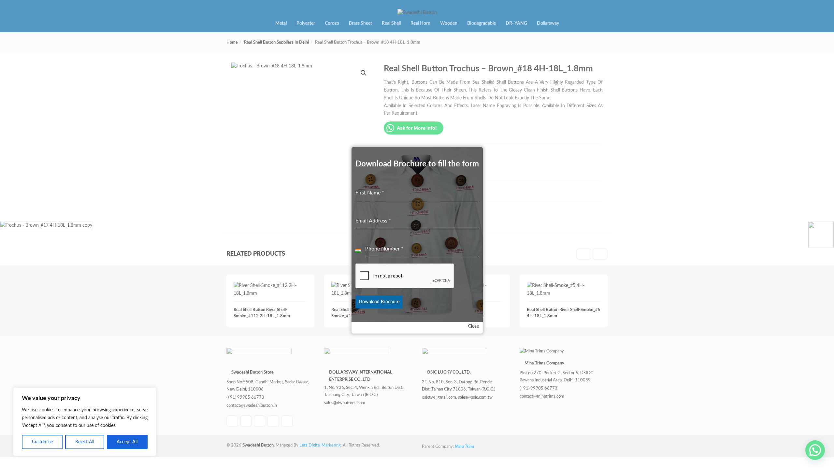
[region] (84, 422)
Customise (42, 442)
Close (473, 326)
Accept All (127, 442)
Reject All (84, 442)
